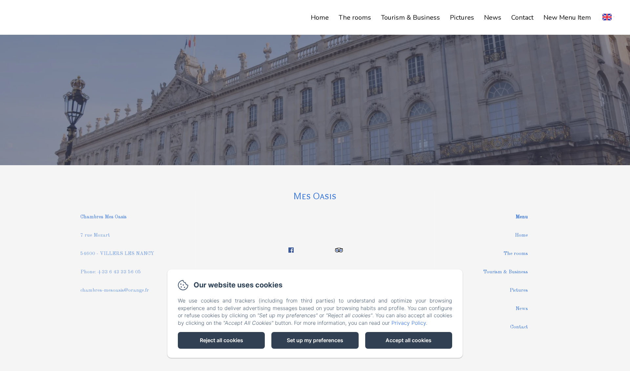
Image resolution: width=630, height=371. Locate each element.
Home (320, 17)
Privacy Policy (408, 323)
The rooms (355, 17)
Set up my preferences (315, 340)
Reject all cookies (221, 340)
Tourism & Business (505, 272)
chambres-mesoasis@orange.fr (114, 290)
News (492, 17)
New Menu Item (567, 17)
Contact (522, 17)
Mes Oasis (314, 196)
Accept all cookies (408, 340)
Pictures (462, 17)
